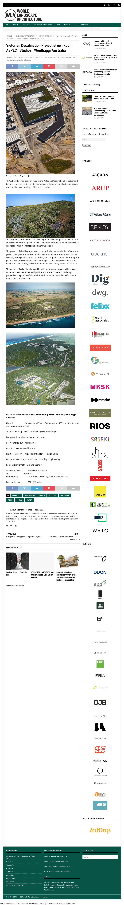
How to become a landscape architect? (58, 871)
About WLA (10, 865)
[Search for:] (106, 28)
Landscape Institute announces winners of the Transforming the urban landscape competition (66, 576)
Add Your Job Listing (91, 85)
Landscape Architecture (15, 60)
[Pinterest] (119, 5)
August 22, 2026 (100, 48)
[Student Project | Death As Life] (17, 561)
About (15, 25)
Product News (88, 90)
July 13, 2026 (99, 118)
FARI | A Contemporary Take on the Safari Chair (104, 97)
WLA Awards (68, 25)
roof (10, 500)
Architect (16, 495)
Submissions (10, 872)
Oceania (28, 60)
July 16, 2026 (99, 77)
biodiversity (30, 495)
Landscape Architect (25, 36)
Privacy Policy (11, 878)
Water (29, 500)
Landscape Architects (43, 25)
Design (42, 495)
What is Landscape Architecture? (56, 856)
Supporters (83, 25)
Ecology (52, 495)
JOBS (58, 25)
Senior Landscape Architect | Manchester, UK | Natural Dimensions (105, 57)
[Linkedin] (109, 5)
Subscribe (86, 145)
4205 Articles (40, 510)
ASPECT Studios (41, 57)
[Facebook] (114, 5)
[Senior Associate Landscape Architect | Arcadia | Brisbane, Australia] (87, 72)
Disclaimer (10, 882)
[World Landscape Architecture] (23, 21)
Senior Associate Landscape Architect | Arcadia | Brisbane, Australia (105, 71)
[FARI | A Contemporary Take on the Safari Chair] (87, 98)
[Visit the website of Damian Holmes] (7, 525)
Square (20, 500)
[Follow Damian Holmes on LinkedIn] (14, 525)
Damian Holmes (26, 57)
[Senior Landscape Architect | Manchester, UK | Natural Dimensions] (87, 58)
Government (52, 57)
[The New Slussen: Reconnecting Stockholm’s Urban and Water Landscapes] (87, 111)
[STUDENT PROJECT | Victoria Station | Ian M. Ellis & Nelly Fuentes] (42, 561)
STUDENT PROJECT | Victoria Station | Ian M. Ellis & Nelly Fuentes (42, 575)
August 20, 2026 (100, 101)
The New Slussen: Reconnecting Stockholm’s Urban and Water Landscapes (105, 111)
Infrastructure (72, 57)
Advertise (9, 868)
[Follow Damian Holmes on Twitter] (10, 525)
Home (7, 25)
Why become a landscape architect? (57, 866)
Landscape (64, 495)
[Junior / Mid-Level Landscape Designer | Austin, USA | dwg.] (87, 43)
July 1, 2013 (13, 57)
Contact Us (10, 875)
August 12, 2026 (100, 62)
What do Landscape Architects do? (56, 861)
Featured (27, 25)
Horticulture (62, 57)
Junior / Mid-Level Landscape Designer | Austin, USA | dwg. (103, 43)
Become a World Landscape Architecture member (20, 857)
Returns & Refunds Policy (15, 885)
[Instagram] (104, 5)
